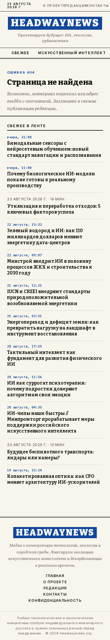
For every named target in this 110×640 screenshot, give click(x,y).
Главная (55, 576)
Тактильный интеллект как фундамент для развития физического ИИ (54, 358)
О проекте (51, 5)
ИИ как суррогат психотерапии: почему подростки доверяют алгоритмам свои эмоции (46, 389)
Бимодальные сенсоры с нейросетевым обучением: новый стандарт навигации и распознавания (54, 149)
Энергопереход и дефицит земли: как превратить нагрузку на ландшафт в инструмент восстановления (53, 328)
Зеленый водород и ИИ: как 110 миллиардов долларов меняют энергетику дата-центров (45, 236)
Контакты (95, 5)
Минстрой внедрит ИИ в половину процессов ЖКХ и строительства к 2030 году (49, 267)
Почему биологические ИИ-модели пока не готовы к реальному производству (51, 179)
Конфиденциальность (55, 600)
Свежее (20, 53)
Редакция (73, 5)
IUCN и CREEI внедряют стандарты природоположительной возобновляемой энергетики (48, 297)
